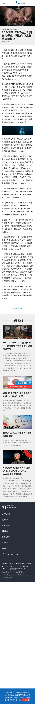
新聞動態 (5, 531)
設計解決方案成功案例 (9, 29)
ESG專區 (5, 542)
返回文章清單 (18, 308)
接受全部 (26, 700)
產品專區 (5, 520)
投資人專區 (6, 537)
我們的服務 (6, 514)
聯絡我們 (5, 548)
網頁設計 (8, 577)
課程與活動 (6, 525)
